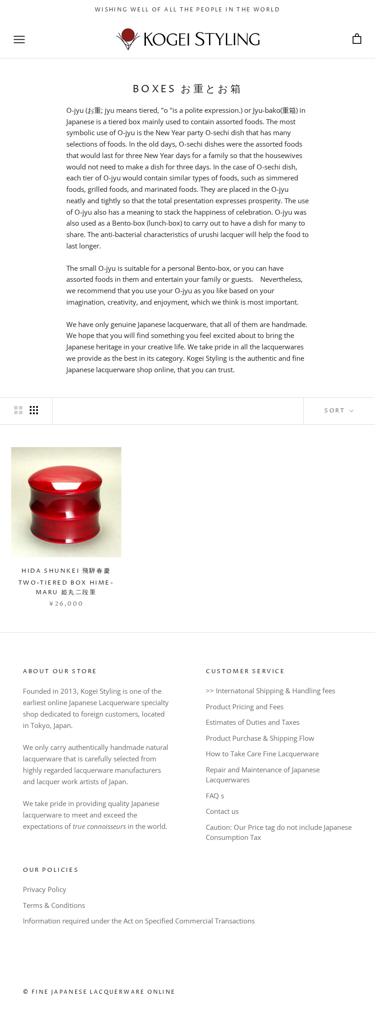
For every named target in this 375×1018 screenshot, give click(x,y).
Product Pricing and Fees (245, 706)
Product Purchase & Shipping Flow (260, 738)
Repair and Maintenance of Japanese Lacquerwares (263, 775)
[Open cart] (357, 39)
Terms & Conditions (54, 905)
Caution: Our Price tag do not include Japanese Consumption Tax (279, 832)
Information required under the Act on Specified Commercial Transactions (139, 920)
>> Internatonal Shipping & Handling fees (270, 690)
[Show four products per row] (34, 410)
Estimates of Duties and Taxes (253, 722)
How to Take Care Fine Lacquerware (262, 753)
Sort (336, 410)
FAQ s (215, 795)
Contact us (222, 811)
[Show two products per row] (18, 410)
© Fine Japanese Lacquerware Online (99, 992)
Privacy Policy (44, 889)
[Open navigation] (19, 39)
